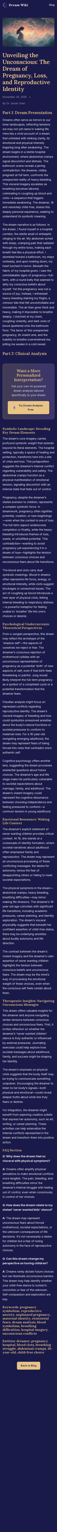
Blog (51, 4)
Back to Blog (28, 1365)
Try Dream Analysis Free (28, 407)
